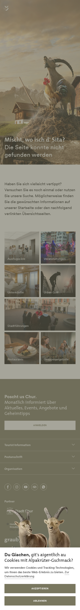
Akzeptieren (40, 588)
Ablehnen (40, 600)
